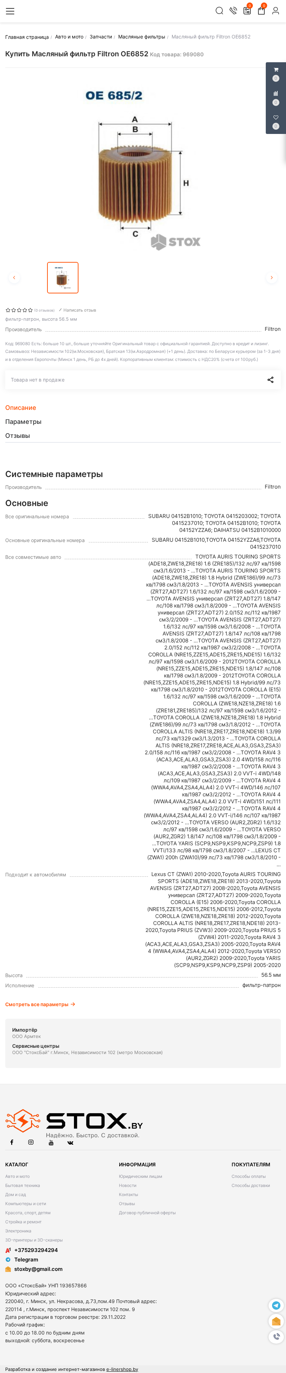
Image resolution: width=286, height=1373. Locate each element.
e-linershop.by (122, 1369)
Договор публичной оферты (147, 1212)
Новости (127, 1185)
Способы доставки (251, 1185)
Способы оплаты (249, 1176)
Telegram (26, 1259)
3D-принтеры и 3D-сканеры (34, 1240)
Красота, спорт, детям (28, 1212)
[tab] (143, 408)
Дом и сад (15, 1194)
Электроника (18, 1230)
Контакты (128, 1194)
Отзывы (127, 1203)
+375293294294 (36, 1250)
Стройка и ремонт (23, 1221)
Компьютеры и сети (25, 1203)
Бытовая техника (22, 1185)
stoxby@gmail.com (38, 1269)
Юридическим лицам (140, 1176)
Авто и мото (17, 1176)
